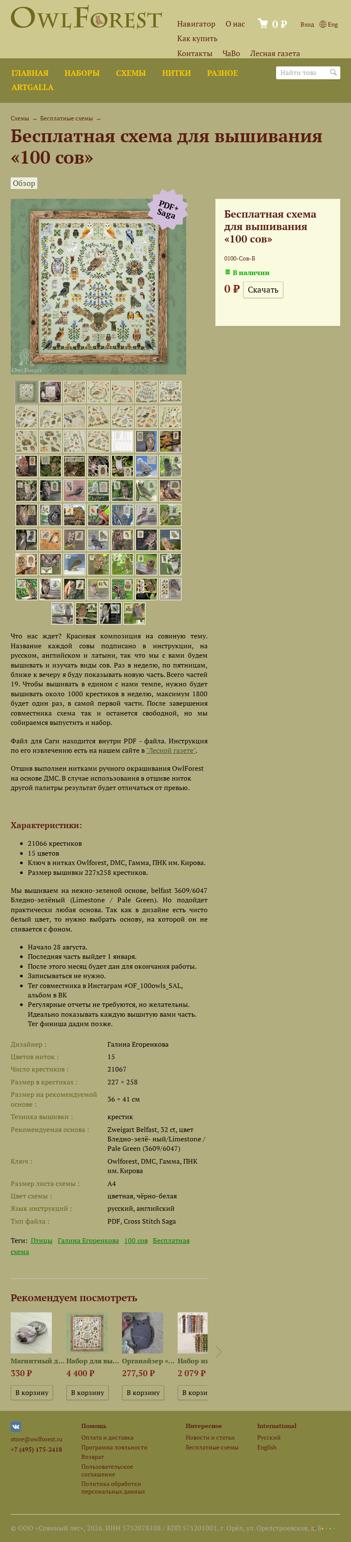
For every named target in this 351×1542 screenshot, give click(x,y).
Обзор (24, 183)
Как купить (197, 38)
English (267, 1447)
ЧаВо (231, 53)
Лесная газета (275, 53)
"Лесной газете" (171, 750)
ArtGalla (33, 87)
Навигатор (196, 24)
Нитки (176, 73)
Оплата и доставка (107, 1437)
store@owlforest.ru (36, 1439)
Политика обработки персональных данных (113, 1487)
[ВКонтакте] (16, 1429)
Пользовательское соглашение (107, 1470)
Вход (307, 24)
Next (218, 1351)
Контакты (194, 53)
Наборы (82, 73)
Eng (332, 24)
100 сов (136, 1240)
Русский (269, 1437)
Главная (30, 73)
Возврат (92, 1456)
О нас (235, 24)
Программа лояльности (114, 1447)
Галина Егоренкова (88, 1240)
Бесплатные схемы (66, 118)
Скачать (263, 289)
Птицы (42, 1240)
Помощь (94, 1426)
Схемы (131, 73)
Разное (222, 73)
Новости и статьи (210, 1437)
